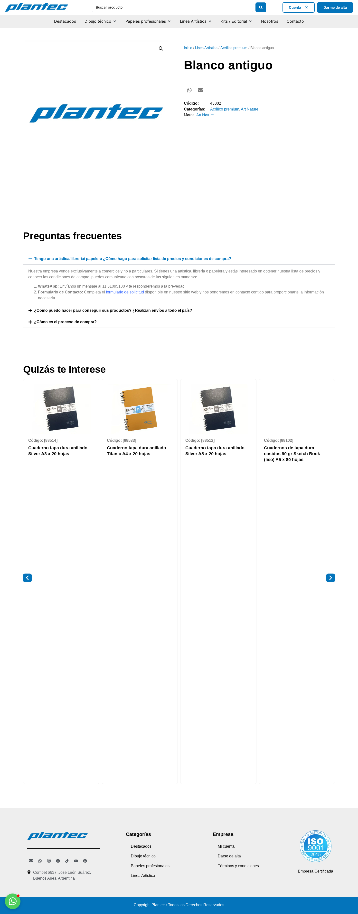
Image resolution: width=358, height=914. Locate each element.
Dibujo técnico (143, 856)
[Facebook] (58, 861)
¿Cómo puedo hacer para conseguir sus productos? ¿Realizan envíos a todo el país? (113, 310)
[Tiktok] (67, 861)
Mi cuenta (226, 846)
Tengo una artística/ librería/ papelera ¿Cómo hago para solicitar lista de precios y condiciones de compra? (132, 259)
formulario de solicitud (125, 292)
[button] (100, 21)
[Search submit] (260, 7)
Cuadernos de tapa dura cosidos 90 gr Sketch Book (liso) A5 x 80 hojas (292, 453)
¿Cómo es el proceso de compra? (65, 322)
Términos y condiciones (238, 866)
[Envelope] (31, 861)
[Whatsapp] (40, 861)
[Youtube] (76, 861)
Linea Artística (206, 48)
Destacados (141, 846)
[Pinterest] (85, 861)
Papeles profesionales (150, 866)
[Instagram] (49, 861)
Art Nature (249, 109)
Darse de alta (229, 856)
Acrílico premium (233, 48)
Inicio (188, 48)
